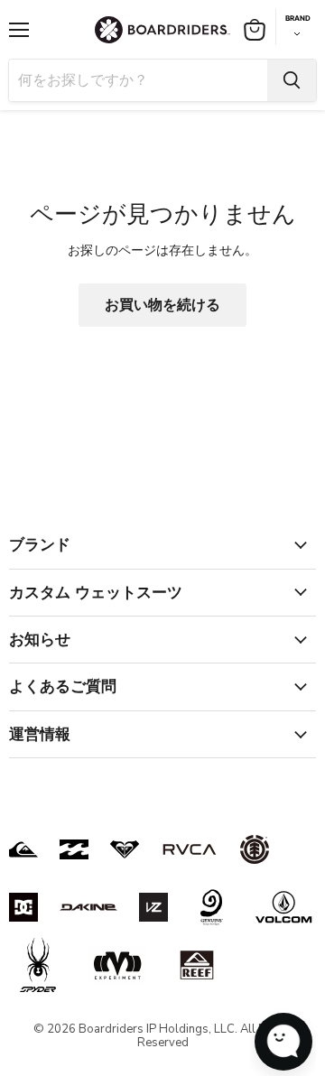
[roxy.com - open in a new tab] (124, 849)
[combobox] (138, 80)
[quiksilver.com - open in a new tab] (23, 849)
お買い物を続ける (162, 305)
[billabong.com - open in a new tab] (74, 849)
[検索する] (291, 80)
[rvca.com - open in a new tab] (189, 849)
